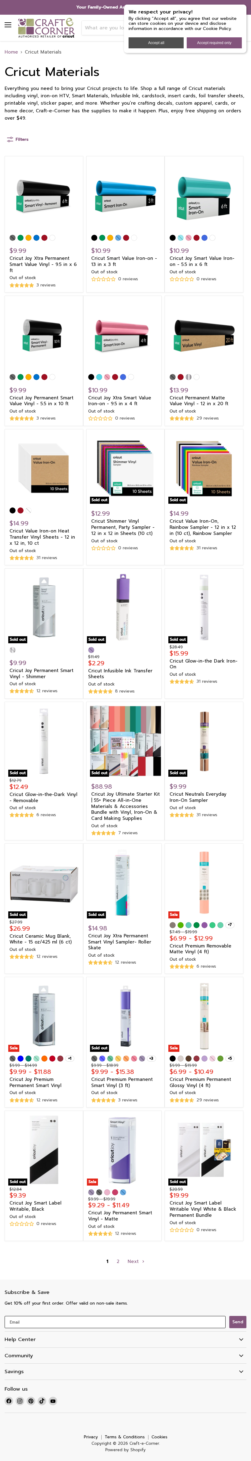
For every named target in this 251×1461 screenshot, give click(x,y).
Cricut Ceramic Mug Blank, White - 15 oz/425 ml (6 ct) (40, 939)
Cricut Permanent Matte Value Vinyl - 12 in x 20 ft (199, 400)
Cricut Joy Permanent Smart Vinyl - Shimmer (41, 673)
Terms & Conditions (125, 1437)
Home (11, 52)
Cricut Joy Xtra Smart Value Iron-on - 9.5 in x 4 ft (119, 400)
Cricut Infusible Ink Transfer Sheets (120, 673)
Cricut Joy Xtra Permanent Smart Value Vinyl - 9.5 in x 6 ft (43, 264)
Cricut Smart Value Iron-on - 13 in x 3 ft (124, 261)
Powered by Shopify (125, 1450)
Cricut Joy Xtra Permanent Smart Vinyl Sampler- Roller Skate (119, 941)
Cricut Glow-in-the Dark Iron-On (204, 664)
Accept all (156, 43)
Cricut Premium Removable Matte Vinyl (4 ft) (200, 949)
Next (134, 1261)
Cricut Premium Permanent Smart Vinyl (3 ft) (122, 1082)
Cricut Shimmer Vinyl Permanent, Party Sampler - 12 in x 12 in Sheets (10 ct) (123, 527)
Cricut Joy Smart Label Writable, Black (35, 1206)
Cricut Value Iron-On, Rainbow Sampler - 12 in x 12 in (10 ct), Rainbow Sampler (203, 527)
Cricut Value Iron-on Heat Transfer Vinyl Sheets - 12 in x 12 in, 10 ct (42, 537)
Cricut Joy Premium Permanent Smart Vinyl (35, 1082)
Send (237, 1322)
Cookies (159, 1437)
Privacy (91, 1437)
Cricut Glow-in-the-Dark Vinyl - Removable (43, 797)
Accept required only (214, 43)
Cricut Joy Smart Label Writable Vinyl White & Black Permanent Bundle (203, 1209)
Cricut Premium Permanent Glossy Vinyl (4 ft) (200, 1082)
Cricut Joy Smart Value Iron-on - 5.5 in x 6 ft (202, 261)
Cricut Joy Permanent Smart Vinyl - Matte (120, 1215)
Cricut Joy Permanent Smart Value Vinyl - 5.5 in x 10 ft (41, 400)
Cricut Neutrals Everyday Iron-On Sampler (198, 797)
